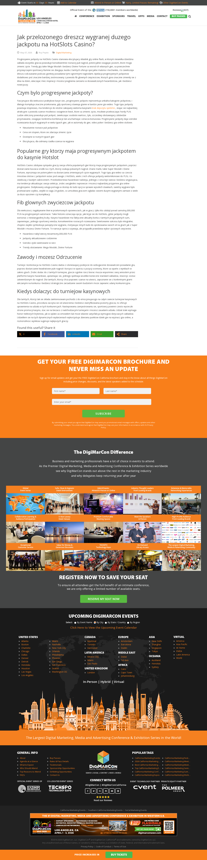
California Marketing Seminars (178, 768)
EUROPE (123, 637)
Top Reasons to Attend (30, 771)
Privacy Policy (87, 846)
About (22, 758)
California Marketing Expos (147, 775)
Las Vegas (26, 671)
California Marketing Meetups (178, 764)
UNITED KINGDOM (96, 668)
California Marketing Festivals (178, 758)
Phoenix (56, 658)
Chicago (25, 651)
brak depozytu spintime (103, 108)
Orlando (56, 651)
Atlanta (24, 641)
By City (100, 622)
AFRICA (122, 665)
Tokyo (155, 651)
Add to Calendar (68, 2)
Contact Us (55, 775)
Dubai (124, 656)
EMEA (179, 651)
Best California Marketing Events (148, 764)
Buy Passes (55, 758)
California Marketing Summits (178, 771)
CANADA (90, 637)
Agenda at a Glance (29, 761)
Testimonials (56, 764)
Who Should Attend (29, 768)
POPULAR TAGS (143, 753)
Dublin (124, 647)
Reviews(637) (180, 9)
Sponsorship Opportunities (62, 768)
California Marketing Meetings (178, 761)
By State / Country (117, 622)
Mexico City (93, 656)
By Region (135, 622)
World (179, 657)
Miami (55, 641)
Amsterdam (126, 641)
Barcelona (126, 644)
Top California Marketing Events (148, 768)
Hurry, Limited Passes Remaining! (141, 2)
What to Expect (26, 764)
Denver (24, 658)
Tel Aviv (125, 660)
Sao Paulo (92, 663)
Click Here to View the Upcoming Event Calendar (103, 628)
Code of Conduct (103, 846)
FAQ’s (22, 775)
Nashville (56, 644)
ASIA (152, 637)
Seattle (55, 668)
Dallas (24, 654)
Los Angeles (27, 675)
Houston (25, 668)
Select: (69, 622)
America (180, 641)
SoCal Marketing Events (136, 810)
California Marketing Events (147, 758)
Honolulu (25, 664)
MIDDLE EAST (126, 653)
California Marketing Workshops (178, 775)
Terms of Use (120, 846)
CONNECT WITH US (103, 780)
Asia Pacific (181, 644)
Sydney (155, 667)
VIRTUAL (179, 637)
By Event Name (84, 622)
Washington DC (59, 671)
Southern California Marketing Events (105, 810)
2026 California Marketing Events (148, 761)
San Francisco (59, 664)
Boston (25, 644)
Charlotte (25, 647)
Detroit (24, 661)
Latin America (183, 654)
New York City (59, 647)
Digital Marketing (63, 52)
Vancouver (92, 647)
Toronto (91, 644)
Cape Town (126, 672)
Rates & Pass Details (59, 761)
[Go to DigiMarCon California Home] (27, 24)
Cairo (123, 669)
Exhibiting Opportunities (61, 771)
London (91, 672)
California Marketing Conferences (148, 771)
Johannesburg (127, 675)
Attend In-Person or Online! (108, 2)
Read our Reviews (103, 800)
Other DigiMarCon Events (175, 2)
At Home (180, 647)
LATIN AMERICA (94, 653)
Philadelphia (58, 654)
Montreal (91, 641)
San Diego (57, 661)
